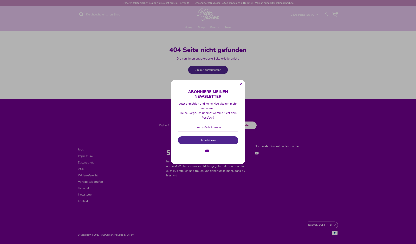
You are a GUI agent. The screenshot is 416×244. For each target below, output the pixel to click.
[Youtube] (207, 151)
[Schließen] (241, 84)
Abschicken (208, 140)
